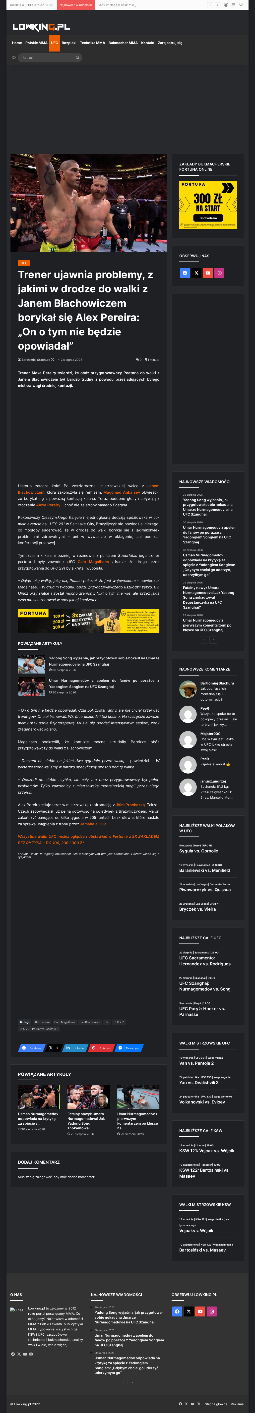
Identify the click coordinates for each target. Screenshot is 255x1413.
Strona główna (216, 1404)
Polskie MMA (36, 43)
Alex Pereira (42, 1022)
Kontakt (147, 43)
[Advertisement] (127, 107)
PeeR (204, 708)
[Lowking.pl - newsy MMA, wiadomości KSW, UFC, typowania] (41, 27)
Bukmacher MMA (123, 43)
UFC (54, 43)
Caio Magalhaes (64, 1022)
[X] (19, 1354)
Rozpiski (69, 43)
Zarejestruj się (170, 43)
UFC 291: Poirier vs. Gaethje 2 (39, 1029)
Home (17, 43)
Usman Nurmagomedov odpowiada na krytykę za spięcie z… (38, 1118)
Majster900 (210, 734)
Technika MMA (92, 43)
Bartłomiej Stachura (36, 360)
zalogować (43, 1177)
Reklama (237, 1404)
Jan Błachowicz (90, 1022)
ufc (107, 1022)
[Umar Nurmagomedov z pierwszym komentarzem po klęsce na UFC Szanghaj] (138, 1097)
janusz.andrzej (213, 781)
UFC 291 (119, 1022)
